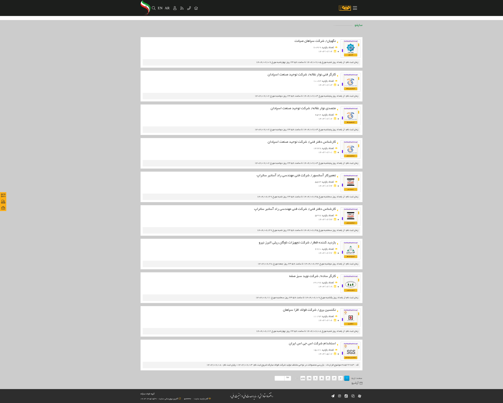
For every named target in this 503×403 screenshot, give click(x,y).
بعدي (303, 378)
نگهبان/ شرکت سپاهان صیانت (315, 41)
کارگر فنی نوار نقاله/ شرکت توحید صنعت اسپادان (302, 75)
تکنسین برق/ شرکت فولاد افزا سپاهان (309, 310)
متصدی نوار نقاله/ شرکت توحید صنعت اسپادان (303, 108)
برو (287, 377)
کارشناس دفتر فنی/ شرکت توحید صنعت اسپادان (302, 142)
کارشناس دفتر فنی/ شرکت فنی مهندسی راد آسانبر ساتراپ (295, 209)
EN (160, 8)
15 (309, 378)
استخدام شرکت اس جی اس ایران (312, 343)
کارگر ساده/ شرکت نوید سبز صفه (312, 276)
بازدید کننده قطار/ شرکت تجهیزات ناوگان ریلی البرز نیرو (297, 243)
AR (167, 8)
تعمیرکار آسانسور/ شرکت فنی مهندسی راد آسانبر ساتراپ (296, 175)
